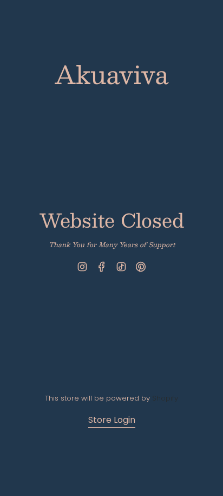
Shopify (165, 398)
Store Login (111, 420)
